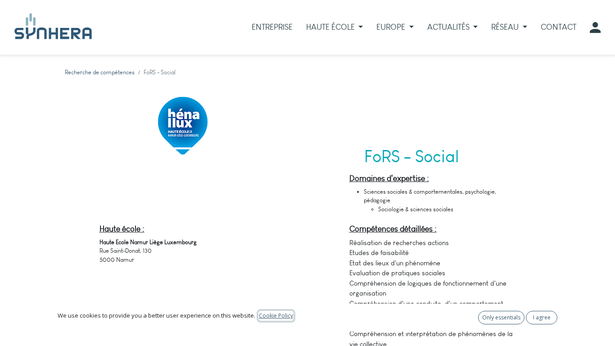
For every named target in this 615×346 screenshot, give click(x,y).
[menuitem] (272, 27)
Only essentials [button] (501, 317)
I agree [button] (542, 317)
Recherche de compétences (100, 72)
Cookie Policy (276, 315)
